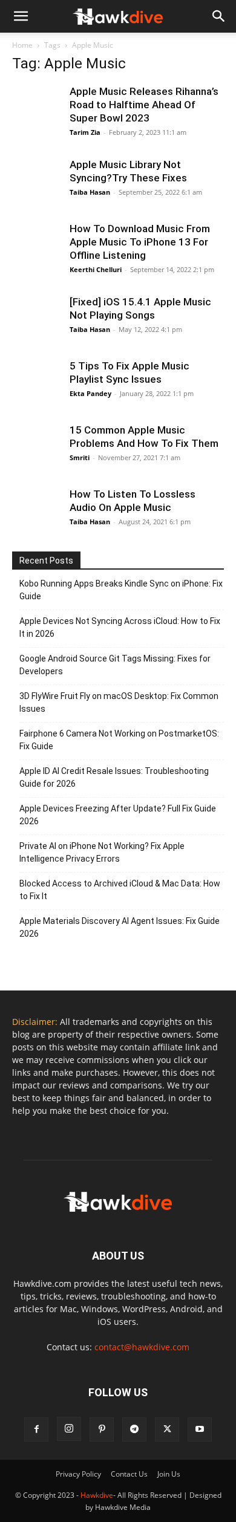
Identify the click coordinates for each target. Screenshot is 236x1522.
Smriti (80, 457)
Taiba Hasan (90, 192)
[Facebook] (36, 1429)
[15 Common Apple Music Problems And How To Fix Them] (36, 447)
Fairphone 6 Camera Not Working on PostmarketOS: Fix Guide (119, 740)
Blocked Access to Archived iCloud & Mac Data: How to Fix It (119, 890)
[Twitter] (167, 1429)
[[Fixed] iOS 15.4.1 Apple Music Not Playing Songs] (36, 319)
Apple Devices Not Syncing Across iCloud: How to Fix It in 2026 (119, 627)
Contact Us (129, 1474)
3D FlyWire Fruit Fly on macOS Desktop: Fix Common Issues (118, 702)
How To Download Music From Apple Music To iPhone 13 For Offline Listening (140, 242)
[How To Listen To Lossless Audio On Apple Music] (36, 511)
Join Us (168, 1474)
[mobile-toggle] (20, 16)
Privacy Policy (78, 1474)
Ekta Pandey (90, 393)
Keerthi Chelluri (96, 269)
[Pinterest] (102, 1429)
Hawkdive (96, 1495)
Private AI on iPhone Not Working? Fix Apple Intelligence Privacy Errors (102, 852)
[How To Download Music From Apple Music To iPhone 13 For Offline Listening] (36, 246)
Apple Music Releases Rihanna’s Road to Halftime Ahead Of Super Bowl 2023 (144, 104)
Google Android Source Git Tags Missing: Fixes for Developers (115, 665)
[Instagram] (69, 1429)
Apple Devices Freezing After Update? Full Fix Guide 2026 (117, 815)
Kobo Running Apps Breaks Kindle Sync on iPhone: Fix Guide (121, 590)
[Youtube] (200, 1429)
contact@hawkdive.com (141, 1347)
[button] (219, 16)
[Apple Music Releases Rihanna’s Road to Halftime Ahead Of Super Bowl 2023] (36, 109)
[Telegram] (134, 1429)
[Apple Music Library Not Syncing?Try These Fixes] (36, 182)
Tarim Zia (85, 132)
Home (22, 45)
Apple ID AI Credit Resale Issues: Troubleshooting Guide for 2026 (114, 777)
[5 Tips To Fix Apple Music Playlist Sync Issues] (36, 383)
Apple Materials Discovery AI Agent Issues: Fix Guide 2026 (119, 927)
